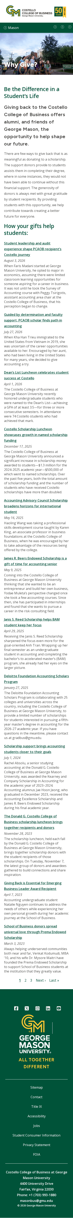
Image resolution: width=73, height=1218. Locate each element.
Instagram (37, 1009)
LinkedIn (48, 1009)
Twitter (26, 1009)
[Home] (36, 11)
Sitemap (36, 1087)
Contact (36, 1097)
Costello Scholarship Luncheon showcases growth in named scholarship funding (36, 435)
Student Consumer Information (36, 1135)
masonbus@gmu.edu (36, 1200)
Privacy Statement (36, 1145)
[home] (55, 27)
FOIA (36, 1154)
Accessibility (37, 1116)
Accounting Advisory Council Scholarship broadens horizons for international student (36, 506)
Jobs (36, 1125)
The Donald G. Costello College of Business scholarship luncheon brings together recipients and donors (33, 822)
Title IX (36, 1106)
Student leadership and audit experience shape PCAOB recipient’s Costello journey (32, 249)
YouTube (58, 1009)
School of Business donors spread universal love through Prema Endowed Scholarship (35, 932)
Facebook (16, 1009)
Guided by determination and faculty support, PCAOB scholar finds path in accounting (33, 320)
